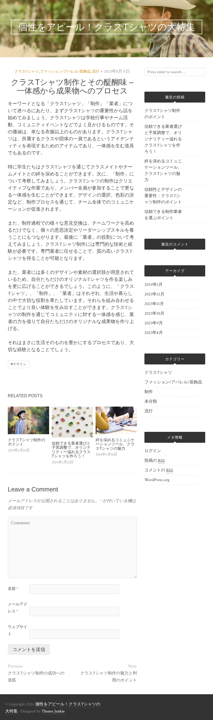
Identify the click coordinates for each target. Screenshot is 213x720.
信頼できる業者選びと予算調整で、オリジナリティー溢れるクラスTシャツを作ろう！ (71, 449)
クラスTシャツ (27, 71)
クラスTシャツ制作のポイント (26, 442)
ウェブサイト (17, 630)
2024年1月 (153, 284)
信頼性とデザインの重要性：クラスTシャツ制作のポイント (163, 196)
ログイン (152, 451)
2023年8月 (153, 333)
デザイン (18, 364)
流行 (95, 71)
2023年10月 (154, 313)
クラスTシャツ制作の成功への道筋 (36, 677)
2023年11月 (154, 304)
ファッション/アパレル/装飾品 (65, 71)
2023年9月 (153, 323)
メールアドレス (17, 608)
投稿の (154, 460)
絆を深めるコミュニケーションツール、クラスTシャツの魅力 (115, 444)
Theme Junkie (53, 711)
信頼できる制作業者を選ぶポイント (163, 215)
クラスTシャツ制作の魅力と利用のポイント (108, 677)
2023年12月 (154, 294)
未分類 (150, 401)
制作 (148, 392)
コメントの (158, 470)
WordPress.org (156, 480)
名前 (13, 588)
